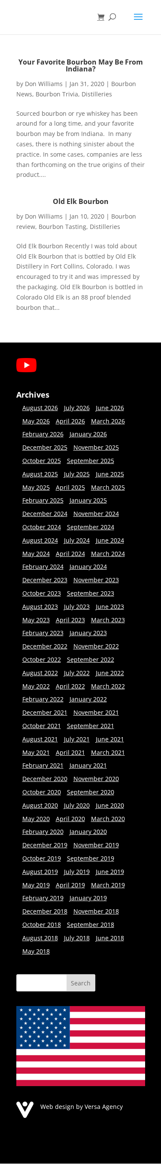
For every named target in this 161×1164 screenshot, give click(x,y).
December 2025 (44, 447)
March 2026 (108, 421)
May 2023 (36, 620)
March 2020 (108, 819)
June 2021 (110, 739)
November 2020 (96, 779)
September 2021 (90, 726)
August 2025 (40, 474)
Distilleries (97, 94)
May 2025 (36, 487)
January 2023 (88, 633)
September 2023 (90, 593)
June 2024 (110, 540)
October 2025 (41, 461)
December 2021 (44, 712)
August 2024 (40, 540)
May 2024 (36, 554)
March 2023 (108, 620)
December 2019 (44, 845)
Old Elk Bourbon (81, 201)
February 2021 (43, 765)
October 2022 (41, 659)
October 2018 (41, 924)
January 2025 (88, 500)
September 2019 (90, 858)
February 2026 (43, 434)
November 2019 (96, 845)
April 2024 (70, 554)
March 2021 (108, 752)
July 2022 (77, 673)
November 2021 (96, 712)
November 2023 (96, 580)
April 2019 (70, 885)
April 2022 (70, 686)
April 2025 (70, 487)
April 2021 (70, 752)
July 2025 (77, 474)
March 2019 (108, 885)
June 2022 (110, 673)
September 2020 (90, 792)
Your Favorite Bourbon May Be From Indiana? (80, 65)
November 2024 (96, 513)
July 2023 (77, 606)
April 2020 (70, 819)
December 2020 (44, 779)
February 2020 (43, 831)
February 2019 (43, 898)
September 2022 (90, 659)
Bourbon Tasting (62, 226)
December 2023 (44, 580)
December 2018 (44, 911)
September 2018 (90, 924)
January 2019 (88, 898)
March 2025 (108, 487)
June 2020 (110, 805)
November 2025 (96, 447)
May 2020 (36, 819)
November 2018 (96, 911)
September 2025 (90, 461)
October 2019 (41, 858)
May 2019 (36, 885)
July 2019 (77, 872)
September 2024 (90, 527)
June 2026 (110, 408)
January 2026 (88, 434)
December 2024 (44, 513)
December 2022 (44, 646)
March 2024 (108, 554)
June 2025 (110, 474)
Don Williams (44, 84)
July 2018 (77, 938)
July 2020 (77, 805)
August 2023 (40, 606)
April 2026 (70, 421)
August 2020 (40, 805)
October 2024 (41, 527)
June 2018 (110, 938)
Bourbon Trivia (57, 94)
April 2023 (70, 620)
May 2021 (36, 752)
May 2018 (36, 951)
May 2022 (36, 686)
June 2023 (110, 606)
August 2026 (40, 408)
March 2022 (108, 686)
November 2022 (96, 646)
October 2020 (41, 792)
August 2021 (40, 739)
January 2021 (88, 765)
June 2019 (110, 872)
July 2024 (77, 540)
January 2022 (88, 699)
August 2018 (40, 938)
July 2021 (77, 739)
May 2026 (36, 421)
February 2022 (43, 699)
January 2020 (88, 831)
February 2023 (43, 633)
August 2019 (40, 872)
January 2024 (88, 566)
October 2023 (41, 593)
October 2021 (41, 726)
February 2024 (43, 566)
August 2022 (40, 673)
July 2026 (77, 408)
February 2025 (43, 500)
